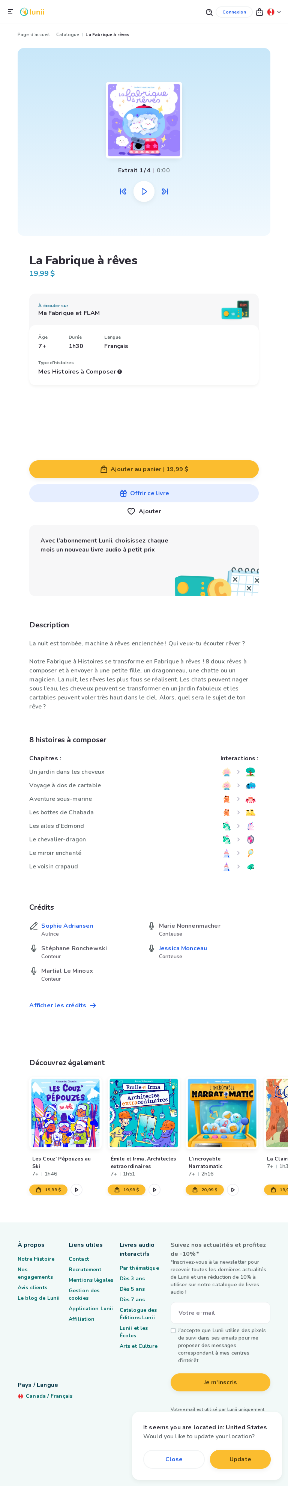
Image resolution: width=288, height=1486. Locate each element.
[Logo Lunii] (32, 11)
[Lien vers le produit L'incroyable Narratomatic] (222, 1113)
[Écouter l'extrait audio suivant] (165, 191)
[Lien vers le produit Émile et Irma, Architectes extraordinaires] (144, 1113)
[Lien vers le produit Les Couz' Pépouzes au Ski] (65, 1113)
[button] (259, 12)
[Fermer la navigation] (10, 11)
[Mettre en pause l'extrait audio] (144, 191)
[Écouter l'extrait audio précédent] (123, 191)
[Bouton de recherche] (209, 12)
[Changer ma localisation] (274, 12)
